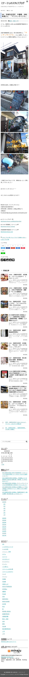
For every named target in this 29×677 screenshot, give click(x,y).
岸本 (3, 596)
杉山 (3, 606)
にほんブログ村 (5, 239)
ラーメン (4, 576)
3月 (4, 510)
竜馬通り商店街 (6, 611)
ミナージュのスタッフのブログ (12, 674)
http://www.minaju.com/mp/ (8, 226)
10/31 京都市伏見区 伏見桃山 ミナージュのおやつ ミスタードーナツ (18, 276)
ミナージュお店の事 (7, 569)
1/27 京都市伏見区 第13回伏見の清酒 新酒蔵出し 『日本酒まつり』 (17, 359)
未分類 (4, 604)
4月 (4, 508)
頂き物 (4, 626)
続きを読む (25, 284)
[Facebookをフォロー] (5, 260)
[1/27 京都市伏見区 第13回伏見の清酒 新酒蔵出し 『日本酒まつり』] (4, 360)
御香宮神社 (5, 599)
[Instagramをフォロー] (7, 260)
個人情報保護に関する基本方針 (11, 672)
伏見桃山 (4, 589)
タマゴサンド (5, 559)
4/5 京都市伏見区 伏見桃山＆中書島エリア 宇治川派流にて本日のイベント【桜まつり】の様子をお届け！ (14, 488)
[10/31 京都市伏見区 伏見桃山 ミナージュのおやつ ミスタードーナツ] (4, 277)
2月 (4, 512)
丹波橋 (4, 581)
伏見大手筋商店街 (7, 586)
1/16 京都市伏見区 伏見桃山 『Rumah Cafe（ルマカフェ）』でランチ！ (18, 345)
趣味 (3, 624)
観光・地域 (12, 21)
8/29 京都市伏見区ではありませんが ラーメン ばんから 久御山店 (16, 423)
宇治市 (4, 594)
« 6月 (2, 464)
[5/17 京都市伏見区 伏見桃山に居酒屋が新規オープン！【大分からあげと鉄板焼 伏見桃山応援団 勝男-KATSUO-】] (4, 389)
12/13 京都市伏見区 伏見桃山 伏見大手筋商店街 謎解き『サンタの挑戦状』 (18, 289)
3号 (3, 544)
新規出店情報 (5, 601)
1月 (4, 515)
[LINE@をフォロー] (13, 260)
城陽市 (4, 591)
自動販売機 (5, 616)
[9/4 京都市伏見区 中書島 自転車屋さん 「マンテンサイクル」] (18, 248)
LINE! (3, 250)
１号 (3, 631)
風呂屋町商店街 (6, 629)
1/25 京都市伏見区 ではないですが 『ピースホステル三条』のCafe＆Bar (17, 303)
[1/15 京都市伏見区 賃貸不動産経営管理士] (4, 333)
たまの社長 (5, 549)
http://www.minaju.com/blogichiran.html (11, 221)
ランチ (4, 574)
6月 (4, 504)
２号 (17, 21)
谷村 (3, 621)
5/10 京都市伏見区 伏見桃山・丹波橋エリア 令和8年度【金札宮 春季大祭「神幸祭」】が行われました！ (14, 479)
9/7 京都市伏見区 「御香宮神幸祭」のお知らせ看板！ (15, 428)
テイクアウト (5, 561)
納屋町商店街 (5, 614)
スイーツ (4, 556)
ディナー (4, 564)
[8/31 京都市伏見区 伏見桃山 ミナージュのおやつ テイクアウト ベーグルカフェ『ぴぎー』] (4, 404)
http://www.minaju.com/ (7, 231)
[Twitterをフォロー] (2, 260)
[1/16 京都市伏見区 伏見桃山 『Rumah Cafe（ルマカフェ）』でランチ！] (4, 346)
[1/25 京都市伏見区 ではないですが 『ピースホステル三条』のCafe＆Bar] (4, 304)
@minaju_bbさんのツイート (8, 641)
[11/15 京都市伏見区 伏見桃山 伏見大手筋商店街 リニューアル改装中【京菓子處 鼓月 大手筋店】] (4, 374)
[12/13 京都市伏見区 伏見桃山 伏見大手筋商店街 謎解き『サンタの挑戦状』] (4, 291)
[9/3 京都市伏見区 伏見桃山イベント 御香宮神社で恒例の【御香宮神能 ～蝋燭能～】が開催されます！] (4, 317)
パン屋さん (5, 566)
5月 (4, 506)
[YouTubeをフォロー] (10, 260)
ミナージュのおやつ (7, 571)
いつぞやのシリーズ (7, 546)
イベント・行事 (6, 551)
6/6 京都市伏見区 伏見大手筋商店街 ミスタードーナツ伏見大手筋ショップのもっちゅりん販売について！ (14, 474)
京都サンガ (5, 584)
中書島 (4, 579)
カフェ (4, 554)
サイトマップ (22, 672)
